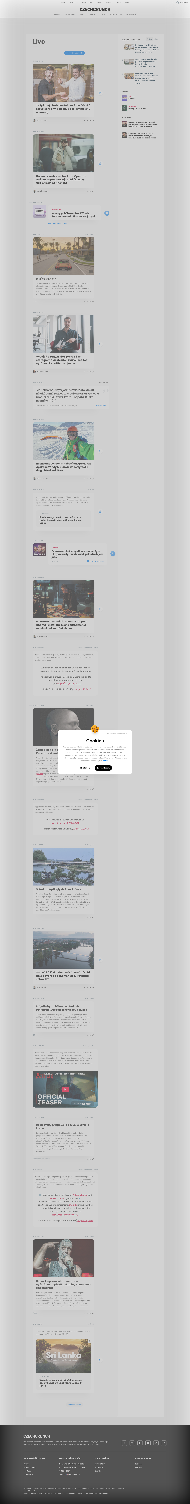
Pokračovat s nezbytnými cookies (116, 733)
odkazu (106, 760)
